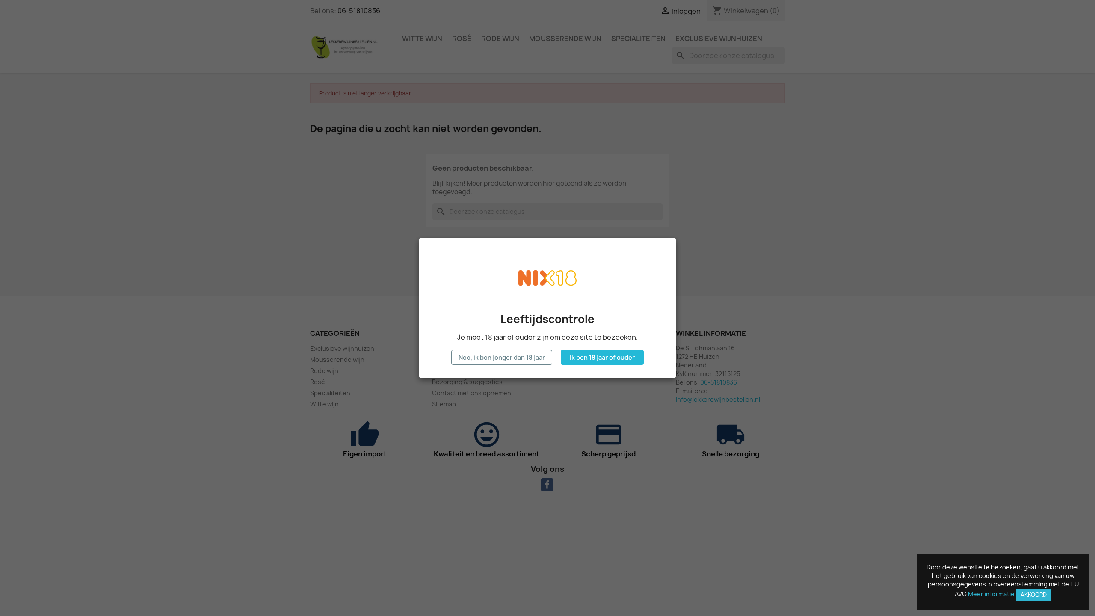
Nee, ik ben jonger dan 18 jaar (502, 357)
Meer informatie (991, 594)
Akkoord (1034, 594)
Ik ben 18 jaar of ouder (602, 357)
